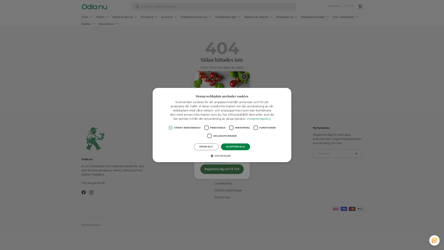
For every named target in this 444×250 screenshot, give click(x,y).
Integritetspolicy (259, 118)
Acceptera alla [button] (235, 146)
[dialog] (222, 125)
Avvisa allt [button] (206, 146)
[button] (222, 156)
